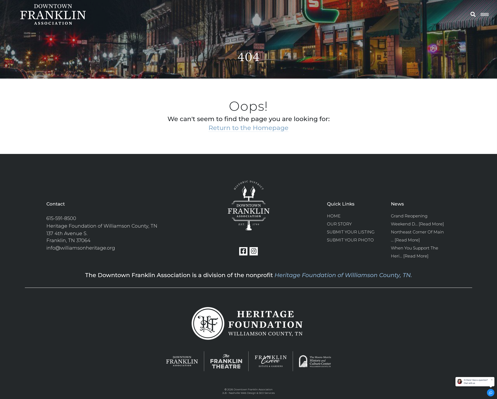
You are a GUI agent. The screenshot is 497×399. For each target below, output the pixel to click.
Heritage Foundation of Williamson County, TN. (343, 275)
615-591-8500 (61, 218)
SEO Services (267, 392)
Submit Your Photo (350, 239)
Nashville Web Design (242, 392)
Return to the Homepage (248, 128)
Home (334, 215)
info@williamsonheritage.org (80, 248)
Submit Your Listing (351, 231)
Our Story (339, 223)
